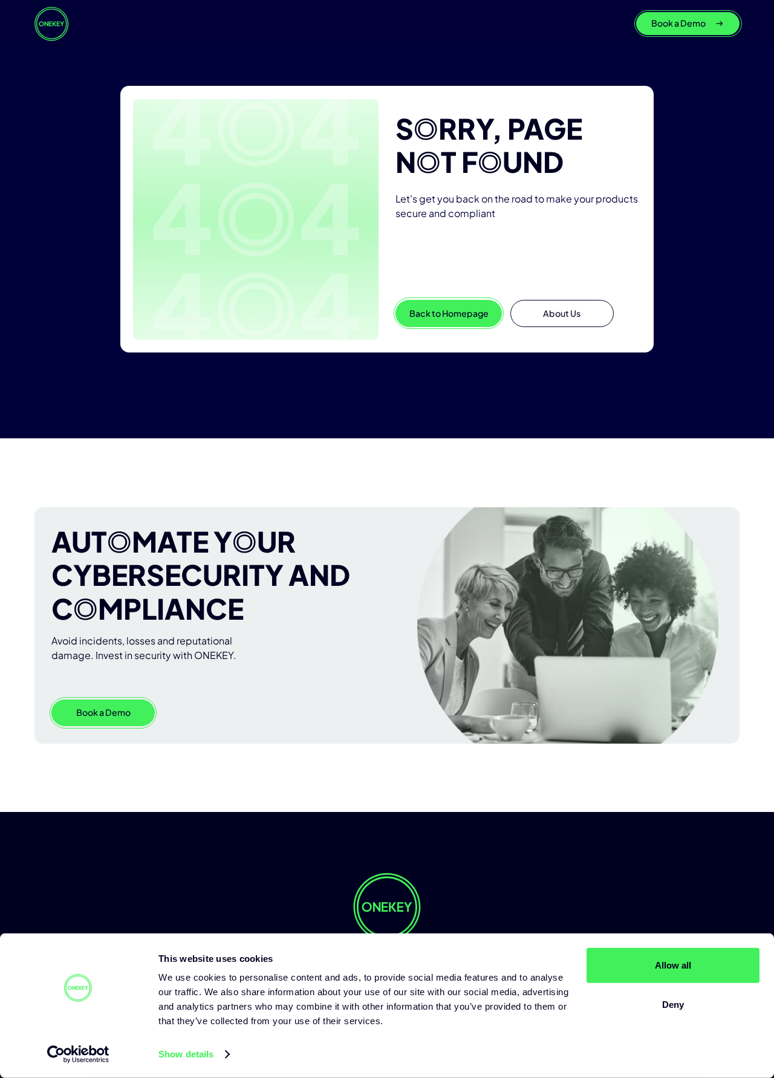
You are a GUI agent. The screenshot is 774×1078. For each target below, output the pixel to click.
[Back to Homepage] (51, 23)
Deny (673, 1004)
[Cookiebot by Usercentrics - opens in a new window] (78, 1054)
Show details (185, 1054)
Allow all (673, 965)
